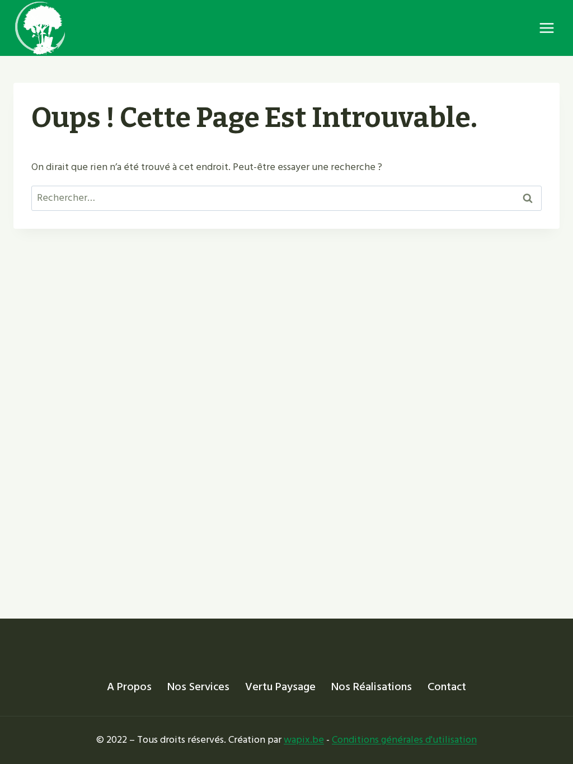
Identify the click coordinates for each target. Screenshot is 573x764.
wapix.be (304, 740)
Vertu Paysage (280, 687)
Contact (447, 687)
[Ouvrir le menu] (546, 27)
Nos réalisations (371, 687)
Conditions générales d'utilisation (404, 740)
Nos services (198, 687)
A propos (129, 687)
